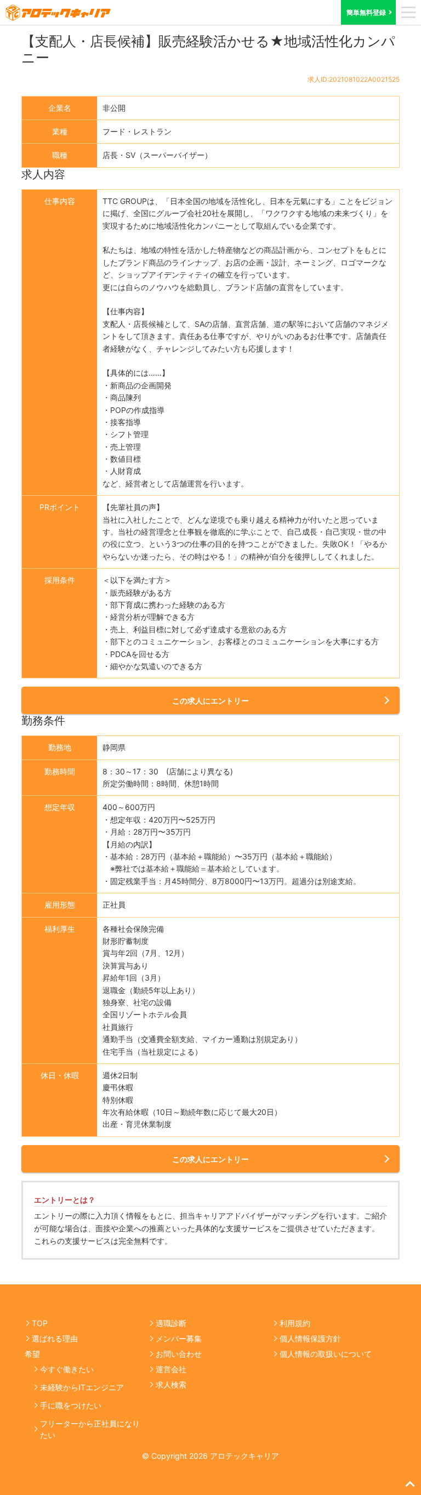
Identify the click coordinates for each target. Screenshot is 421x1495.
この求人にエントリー (210, 700)
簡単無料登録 (366, 12)
